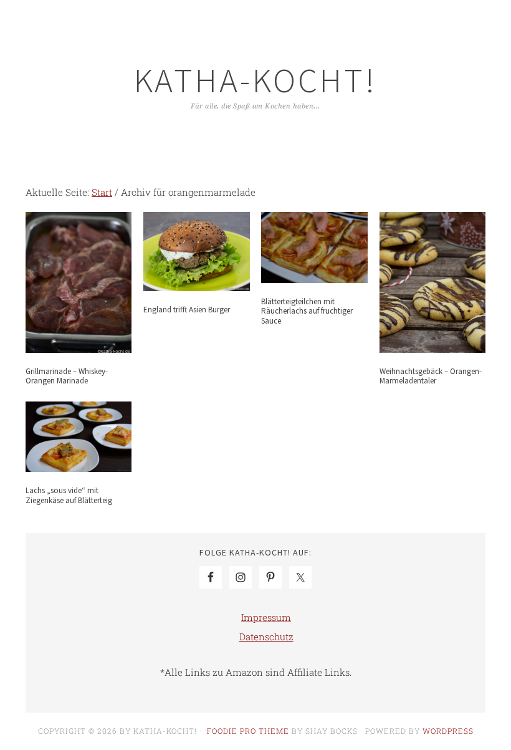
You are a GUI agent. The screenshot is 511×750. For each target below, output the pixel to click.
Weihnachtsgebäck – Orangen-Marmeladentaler (431, 376)
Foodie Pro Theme (248, 731)
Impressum (266, 617)
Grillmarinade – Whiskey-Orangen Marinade (67, 376)
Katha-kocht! (255, 80)
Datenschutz (266, 636)
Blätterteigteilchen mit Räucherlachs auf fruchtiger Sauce (307, 311)
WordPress (448, 731)
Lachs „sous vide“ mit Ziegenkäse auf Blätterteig (69, 495)
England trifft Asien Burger (186, 309)
